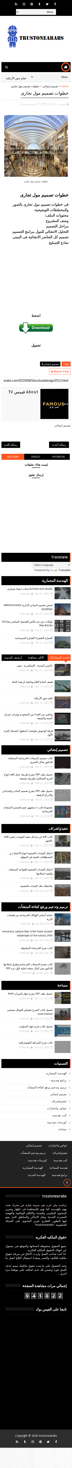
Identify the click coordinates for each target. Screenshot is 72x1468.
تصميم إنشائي (50, 86)
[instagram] (24, 4)
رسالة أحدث (59, 445)
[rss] (16, 4)
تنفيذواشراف (59, 1101)
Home (65, 86)
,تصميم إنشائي (27, 104)
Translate (64, 570)
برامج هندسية (59, 1080)
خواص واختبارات (57, 1108)
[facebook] (55, 4)
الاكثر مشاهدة (36, 657)
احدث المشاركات (59, 657)
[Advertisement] (36, 276)
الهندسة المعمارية (56, 1073)
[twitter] (47, 4)
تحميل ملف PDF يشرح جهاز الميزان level (30, 993)
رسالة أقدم (10, 445)
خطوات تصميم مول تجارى (44, 195)
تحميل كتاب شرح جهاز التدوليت (36, 1026)
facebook (58, 456)
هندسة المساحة (58, 1167)
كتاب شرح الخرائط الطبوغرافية (36, 1042)
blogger (12, 456)
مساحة (62, 1129)
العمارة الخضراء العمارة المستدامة (34, 638)
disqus (35, 456)
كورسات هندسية (57, 1122)
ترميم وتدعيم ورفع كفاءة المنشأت (47, 1087)
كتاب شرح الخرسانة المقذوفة (37, 948)
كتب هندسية (59, 1115)
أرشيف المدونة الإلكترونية (13, 658)
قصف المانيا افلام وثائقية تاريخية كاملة (32, 682)
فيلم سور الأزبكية (43, 698)
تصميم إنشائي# (50, 364)
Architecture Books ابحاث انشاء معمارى (30, 589)
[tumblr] (39, 4)
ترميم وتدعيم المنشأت (33, 1153)
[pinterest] (32, 4)
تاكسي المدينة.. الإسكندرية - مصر (35, 665)
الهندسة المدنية (36, 1175)
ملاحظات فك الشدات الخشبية (36, 886)
